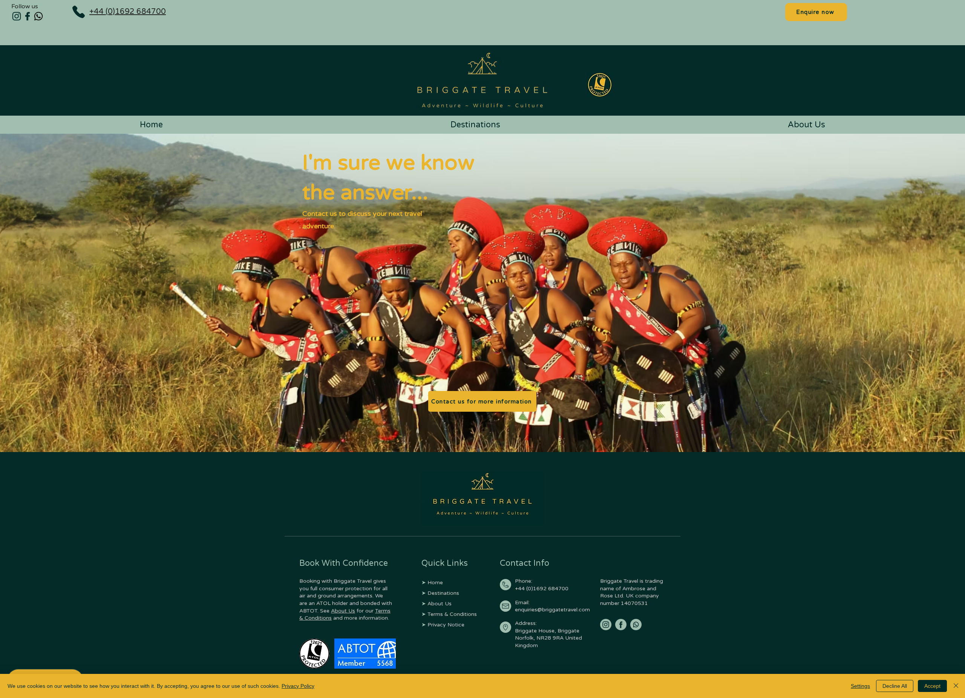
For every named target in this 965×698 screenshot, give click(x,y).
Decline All (894, 686)
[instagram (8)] (605, 624)
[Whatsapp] (38, 16)
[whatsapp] (636, 624)
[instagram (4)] (16, 16)
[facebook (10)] (620, 624)
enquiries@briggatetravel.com (552, 609)
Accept (932, 686)
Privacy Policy (298, 686)
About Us (343, 611)
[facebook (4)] (27, 16)
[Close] (955, 686)
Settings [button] (860, 686)
